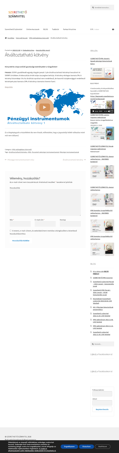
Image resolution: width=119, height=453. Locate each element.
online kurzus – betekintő (101, 213)
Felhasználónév (98, 390)
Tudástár (55, 29)
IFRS (29, 152)
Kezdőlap (11, 38)
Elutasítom (87, 446)
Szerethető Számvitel (13, 29)
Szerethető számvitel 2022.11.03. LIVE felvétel (101, 333)
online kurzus (95, 159)
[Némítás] (109, 111)
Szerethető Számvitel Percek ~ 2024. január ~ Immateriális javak (103, 284)
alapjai (111, 156)
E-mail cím (40, 220)
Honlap (63, 220)
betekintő (94, 162)
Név (12, 220)
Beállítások (102, 446)
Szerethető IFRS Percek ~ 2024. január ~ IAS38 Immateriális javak (102, 292)
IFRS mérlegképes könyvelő (39, 38)
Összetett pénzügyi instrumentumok (45, 152)
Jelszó (94, 399)
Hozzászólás (15, 188)
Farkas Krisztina (69, 29)
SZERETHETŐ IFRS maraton (103, 278)
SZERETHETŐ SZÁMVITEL (99, 156)
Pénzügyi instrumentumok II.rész (20, 159)
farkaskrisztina (28, 50)
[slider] (100, 111)
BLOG (45, 29)
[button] (102, 107)
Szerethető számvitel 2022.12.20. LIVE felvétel (101, 314)
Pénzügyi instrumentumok (69, 152)
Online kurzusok (32, 29)
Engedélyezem (69, 446)
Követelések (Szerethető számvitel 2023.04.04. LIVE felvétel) (102, 301)
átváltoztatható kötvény (18, 152)
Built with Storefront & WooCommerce (20, 439)
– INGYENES (104, 159)
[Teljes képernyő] (112, 111)
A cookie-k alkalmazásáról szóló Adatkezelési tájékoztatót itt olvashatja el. (32, 450)
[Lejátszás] (93, 111)
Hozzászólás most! (43, 50)
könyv (101, 61)
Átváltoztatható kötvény (73, 159)
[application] (102, 107)
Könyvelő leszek (22, 38)
